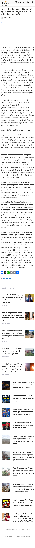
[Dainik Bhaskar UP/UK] (6, 2)
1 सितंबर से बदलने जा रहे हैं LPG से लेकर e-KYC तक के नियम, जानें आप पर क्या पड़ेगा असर (24, 398)
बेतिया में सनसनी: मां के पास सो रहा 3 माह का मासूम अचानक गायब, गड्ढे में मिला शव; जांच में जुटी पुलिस (12, 351)
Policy (17, 530)
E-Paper (22, 530)
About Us (7, 530)
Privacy (13, 530)
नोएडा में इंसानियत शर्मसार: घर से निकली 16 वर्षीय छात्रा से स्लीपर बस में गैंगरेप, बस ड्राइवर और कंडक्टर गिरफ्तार (24, 385)
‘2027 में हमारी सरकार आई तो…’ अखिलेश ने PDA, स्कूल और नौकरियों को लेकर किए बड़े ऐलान (23, 425)
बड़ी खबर (8, 279)
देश (4, 279)
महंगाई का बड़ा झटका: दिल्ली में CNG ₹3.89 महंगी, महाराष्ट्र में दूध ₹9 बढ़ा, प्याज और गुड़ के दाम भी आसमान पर (23, 502)
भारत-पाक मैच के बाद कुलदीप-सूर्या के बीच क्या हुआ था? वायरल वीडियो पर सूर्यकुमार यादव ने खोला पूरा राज (23, 412)
